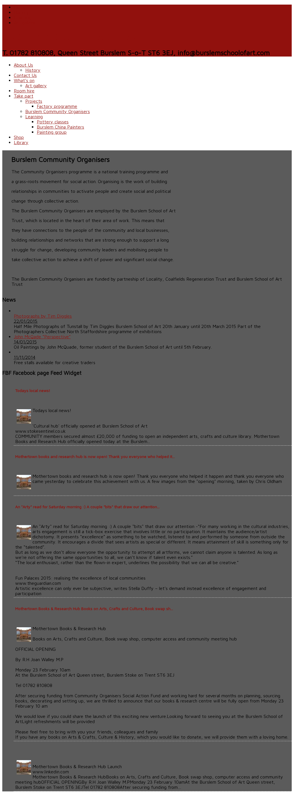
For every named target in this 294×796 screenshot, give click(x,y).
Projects (33, 101)
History (21, 12)
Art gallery (24, 22)
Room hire (24, 90)
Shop (19, 137)
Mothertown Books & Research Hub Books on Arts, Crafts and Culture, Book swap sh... (94, 608)
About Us (23, 64)
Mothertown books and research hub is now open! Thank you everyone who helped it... (95, 456)
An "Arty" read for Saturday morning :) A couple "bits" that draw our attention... (87, 506)
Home (20, 7)
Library (21, 142)
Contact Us (25, 75)
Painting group (52, 132)
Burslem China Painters (60, 126)
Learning (22, 17)
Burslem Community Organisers (57, 111)
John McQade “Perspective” (42, 336)
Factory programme (57, 106)
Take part (23, 95)
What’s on (24, 80)
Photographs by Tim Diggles (43, 316)
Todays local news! (32, 390)
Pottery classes (53, 121)
